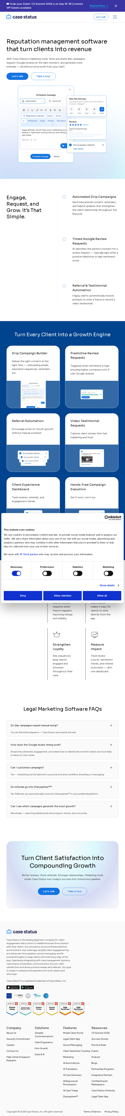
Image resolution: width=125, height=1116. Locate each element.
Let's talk (101, 17)
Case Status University (103, 1090)
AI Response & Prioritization (70, 1083)
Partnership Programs (102, 1069)
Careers (10, 1045)
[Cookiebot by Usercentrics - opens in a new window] (107, 517)
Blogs (94, 1063)
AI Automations (71, 1063)
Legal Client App (71, 1039)
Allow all (102, 595)
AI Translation (70, 1069)
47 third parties (29, 554)
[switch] (47, 573)
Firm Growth (41, 1048)
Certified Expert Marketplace (99, 1083)
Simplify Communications (44, 1035)
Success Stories (99, 1039)
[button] (115, 17)
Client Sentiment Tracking (76, 1051)
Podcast (95, 1057)
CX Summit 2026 (100, 1033)
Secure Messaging (72, 1045)
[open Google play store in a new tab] (27, 987)
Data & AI (39, 1054)
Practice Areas (98, 1045)
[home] (21, 17)
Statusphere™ (70, 1096)
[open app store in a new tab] (13, 987)
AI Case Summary (72, 1075)
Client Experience (44, 1042)
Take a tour (43, 76)
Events (94, 1051)
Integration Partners (101, 1075)
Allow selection (62, 595)
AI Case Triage (70, 1090)
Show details (107, 585)
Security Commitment (18, 1039)
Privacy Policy (111, 1111)
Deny (23, 595)
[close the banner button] (115, 5)
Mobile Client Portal (73, 1033)
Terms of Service (92, 1111)
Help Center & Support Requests (18, 1059)
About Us (11, 1033)
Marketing (68, 1057)
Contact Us (13, 1051)
